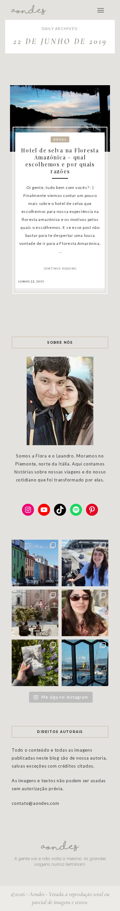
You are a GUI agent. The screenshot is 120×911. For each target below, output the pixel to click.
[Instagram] (28, 510)
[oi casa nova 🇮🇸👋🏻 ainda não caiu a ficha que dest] (85, 563)
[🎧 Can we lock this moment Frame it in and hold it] (85, 662)
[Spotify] (76, 510)
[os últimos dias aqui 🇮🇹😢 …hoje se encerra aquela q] (35, 613)
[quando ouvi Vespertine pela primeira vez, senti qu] (35, 662)
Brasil (60, 139)
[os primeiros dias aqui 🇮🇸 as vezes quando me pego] (35, 563)
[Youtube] (44, 510)
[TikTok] (60, 510)
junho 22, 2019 (31, 281)
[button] (100, 9)
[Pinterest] (92, 510)
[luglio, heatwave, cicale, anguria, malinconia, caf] (85, 613)
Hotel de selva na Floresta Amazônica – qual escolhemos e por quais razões (60, 161)
